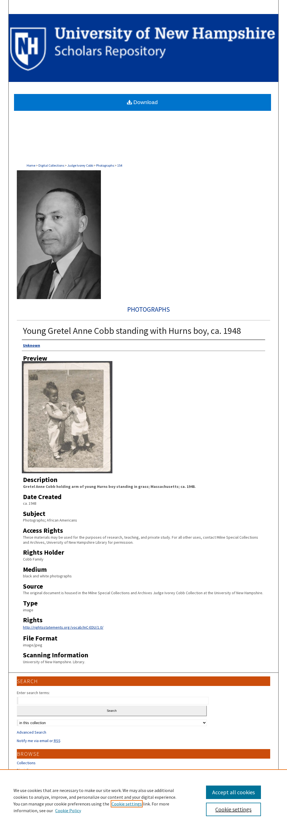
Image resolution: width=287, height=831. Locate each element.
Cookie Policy (68, 810)
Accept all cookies (233, 792)
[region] (143, 800)
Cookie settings (127, 804)
